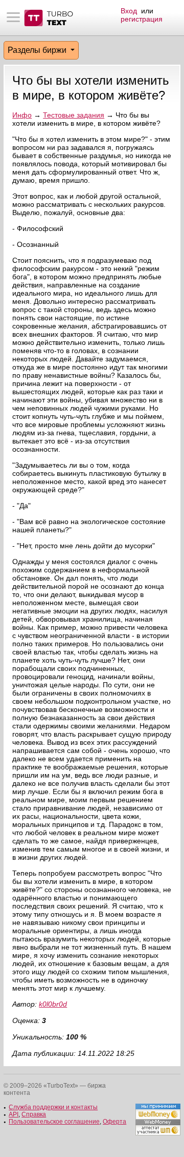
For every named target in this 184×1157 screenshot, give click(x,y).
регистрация (142, 19)
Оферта (114, 1121)
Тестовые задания (73, 115)
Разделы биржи (38, 50)
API (13, 1114)
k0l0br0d (53, 1004)
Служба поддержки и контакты (53, 1107)
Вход (129, 11)
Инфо (22, 115)
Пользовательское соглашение (54, 1121)
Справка (33, 1114)
